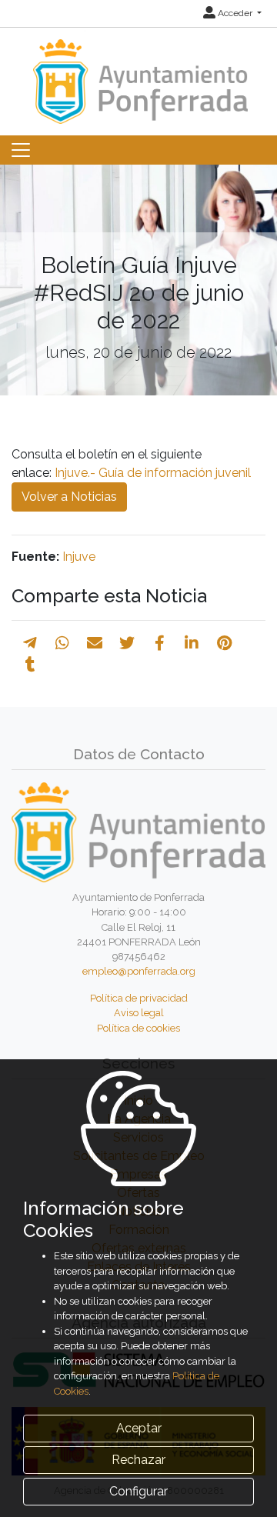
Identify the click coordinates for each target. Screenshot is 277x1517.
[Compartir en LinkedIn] (192, 643)
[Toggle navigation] (21, 150)
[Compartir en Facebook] (160, 643)
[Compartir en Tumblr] (30, 664)
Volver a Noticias (69, 496)
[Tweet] (127, 643)
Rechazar (138, 1459)
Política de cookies (138, 1028)
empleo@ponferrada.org (138, 971)
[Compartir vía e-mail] (94, 643)
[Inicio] (138, 74)
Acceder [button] (235, 13)
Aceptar (139, 1428)
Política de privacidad (139, 998)
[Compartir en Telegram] (30, 643)
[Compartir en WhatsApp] (62, 643)
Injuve (78, 556)
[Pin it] (224, 643)
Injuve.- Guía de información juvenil (153, 472)
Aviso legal (139, 1013)
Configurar (138, 1491)
